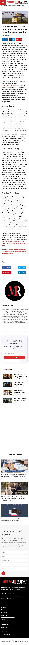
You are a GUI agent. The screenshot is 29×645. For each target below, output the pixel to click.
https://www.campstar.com (10, 85)
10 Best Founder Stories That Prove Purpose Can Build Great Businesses (19, 392)
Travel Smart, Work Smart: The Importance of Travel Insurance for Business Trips (14, 251)
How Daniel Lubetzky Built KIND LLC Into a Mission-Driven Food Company (20, 400)
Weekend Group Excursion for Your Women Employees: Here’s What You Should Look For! (13, 498)
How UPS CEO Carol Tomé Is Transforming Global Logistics (20, 376)
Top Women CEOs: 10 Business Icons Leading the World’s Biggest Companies (20, 384)
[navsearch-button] (23, 6)
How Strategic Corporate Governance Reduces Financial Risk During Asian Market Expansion (13, 476)
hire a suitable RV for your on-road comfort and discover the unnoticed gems (13, 243)
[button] (6, 267)
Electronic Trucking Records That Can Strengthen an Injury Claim (13, 519)
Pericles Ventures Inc (7, 597)
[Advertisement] (13, 426)
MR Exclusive (7, 370)
